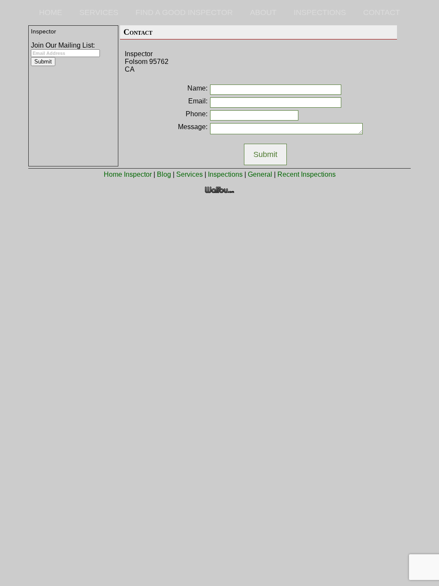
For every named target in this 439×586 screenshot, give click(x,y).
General (260, 174)
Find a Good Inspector (184, 12)
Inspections (320, 12)
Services (98, 12)
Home (50, 12)
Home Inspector (128, 174)
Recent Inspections (306, 174)
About (263, 12)
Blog (164, 174)
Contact (381, 12)
